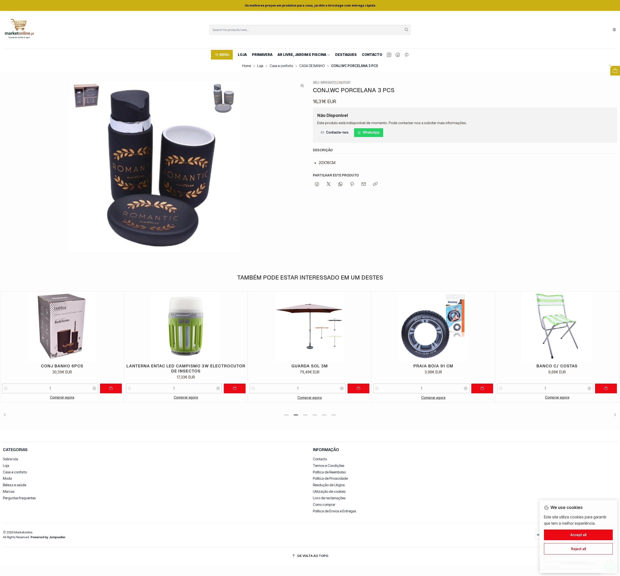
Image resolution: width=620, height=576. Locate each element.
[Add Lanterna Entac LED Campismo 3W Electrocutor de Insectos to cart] (111, 388)
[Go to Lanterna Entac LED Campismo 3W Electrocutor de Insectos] (62, 326)
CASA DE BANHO (312, 66)
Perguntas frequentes (19, 498)
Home (246, 66)
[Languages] (614, 29)
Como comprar (324, 504)
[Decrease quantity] (5, 388)
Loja (260, 66)
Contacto (320, 459)
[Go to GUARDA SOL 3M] (186, 326)
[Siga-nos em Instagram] (389, 55)
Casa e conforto (281, 66)
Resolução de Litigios (329, 485)
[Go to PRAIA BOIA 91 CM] (309, 326)
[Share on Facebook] (317, 184)
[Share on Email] (364, 184)
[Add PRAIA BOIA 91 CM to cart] (358, 388)
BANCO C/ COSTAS (433, 366)
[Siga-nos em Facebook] (397, 55)
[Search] (406, 30)
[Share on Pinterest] (352, 184)
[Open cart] (615, 71)
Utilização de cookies (329, 491)
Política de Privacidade (330, 478)
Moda (7, 478)
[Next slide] (613, 415)
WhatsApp (371, 132)
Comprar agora (62, 397)
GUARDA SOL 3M (186, 366)
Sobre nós (10, 459)
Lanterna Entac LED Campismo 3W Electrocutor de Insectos (62, 368)
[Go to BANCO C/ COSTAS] (433, 326)
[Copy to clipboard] (375, 184)
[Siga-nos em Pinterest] (406, 55)
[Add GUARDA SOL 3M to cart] (235, 388)
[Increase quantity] (94, 388)
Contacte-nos (337, 132)
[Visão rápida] (118, 326)
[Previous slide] (6, 415)
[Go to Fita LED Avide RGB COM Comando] (557, 326)
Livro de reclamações (329, 498)
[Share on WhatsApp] (340, 184)
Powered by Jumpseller (48, 537)
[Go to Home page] (19, 30)
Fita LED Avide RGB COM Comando (557, 366)
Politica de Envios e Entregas (334, 511)
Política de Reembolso (329, 472)
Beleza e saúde (14, 485)
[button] (221, 55)
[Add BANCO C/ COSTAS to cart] (482, 388)
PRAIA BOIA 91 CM (310, 366)
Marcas (8, 491)
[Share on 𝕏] (329, 184)
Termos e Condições (328, 465)
